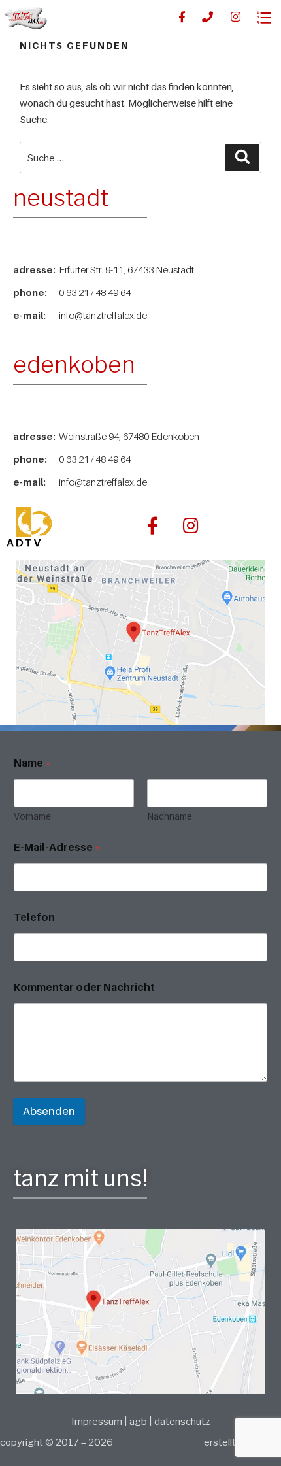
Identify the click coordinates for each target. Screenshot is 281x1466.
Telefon (34, 917)
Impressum (97, 1421)
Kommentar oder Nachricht (84, 987)
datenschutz (182, 1421)
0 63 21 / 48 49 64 (95, 292)
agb (138, 1421)
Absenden (49, 1111)
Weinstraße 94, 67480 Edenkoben (129, 436)
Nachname (169, 816)
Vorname (32, 816)
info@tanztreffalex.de (103, 315)
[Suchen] (242, 157)
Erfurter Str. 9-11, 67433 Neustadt (126, 269)
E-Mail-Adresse (57, 847)
